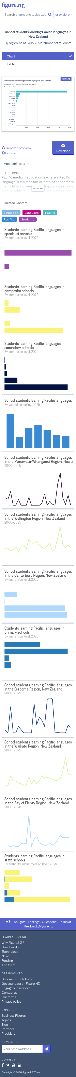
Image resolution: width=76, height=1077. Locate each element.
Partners (8, 1028)
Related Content (15, 202)
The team (8, 964)
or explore (62, 14)
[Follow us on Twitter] (8, 1065)
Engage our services (16, 988)
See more (38, 188)
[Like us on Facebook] (3, 1065)
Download (63, 150)
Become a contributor (17, 979)
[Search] (50, 14)
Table (11, 64)
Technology (10, 951)
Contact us (9, 992)
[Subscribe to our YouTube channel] (13, 1065)
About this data (14, 163)
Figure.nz (13, 5)
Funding (7, 960)
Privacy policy (11, 1001)
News (6, 956)
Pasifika (9, 219)
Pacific (50, 212)
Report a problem (18, 147)
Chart (11, 56)
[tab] (38, 56)
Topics (6, 1020)
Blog (5, 1024)
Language (32, 212)
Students (27, 219)
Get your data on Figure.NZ (21, 983)
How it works (10, 947)
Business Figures (14, 1015)
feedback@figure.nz (38, 926)
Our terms (9, 996)
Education (11, 212)
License (11, 153)
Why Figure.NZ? (13, 942)
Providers (8, 1033)
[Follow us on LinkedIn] (19, 1065)
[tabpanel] (38, 104)
